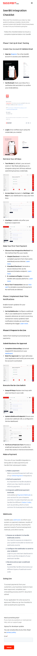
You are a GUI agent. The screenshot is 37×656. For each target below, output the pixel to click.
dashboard (9, 353)
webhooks (17, 520)
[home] (10, 3)
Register (14, 54)
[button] (32, 3)
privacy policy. (11, 632)
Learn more (24, 324)
